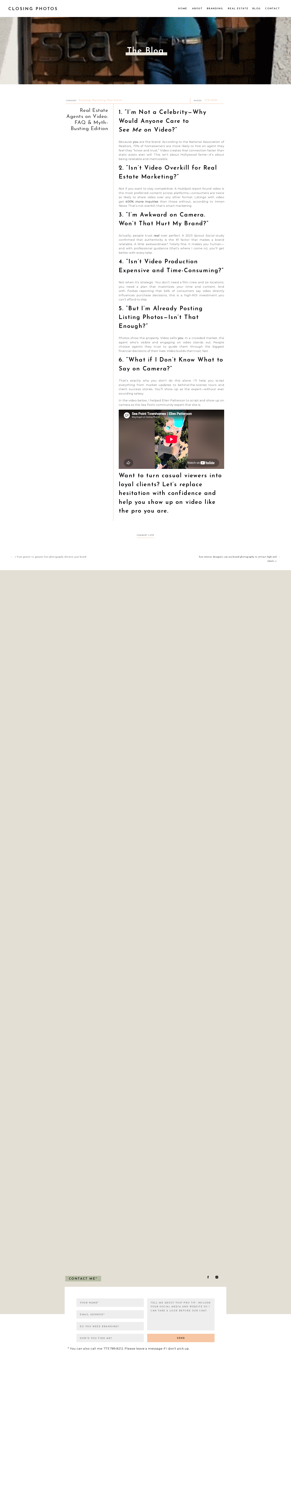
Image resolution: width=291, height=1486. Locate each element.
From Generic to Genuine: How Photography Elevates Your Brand (51, 557)
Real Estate (114, 100)
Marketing (99, 100)
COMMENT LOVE (145, 535)
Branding (85, 100)
